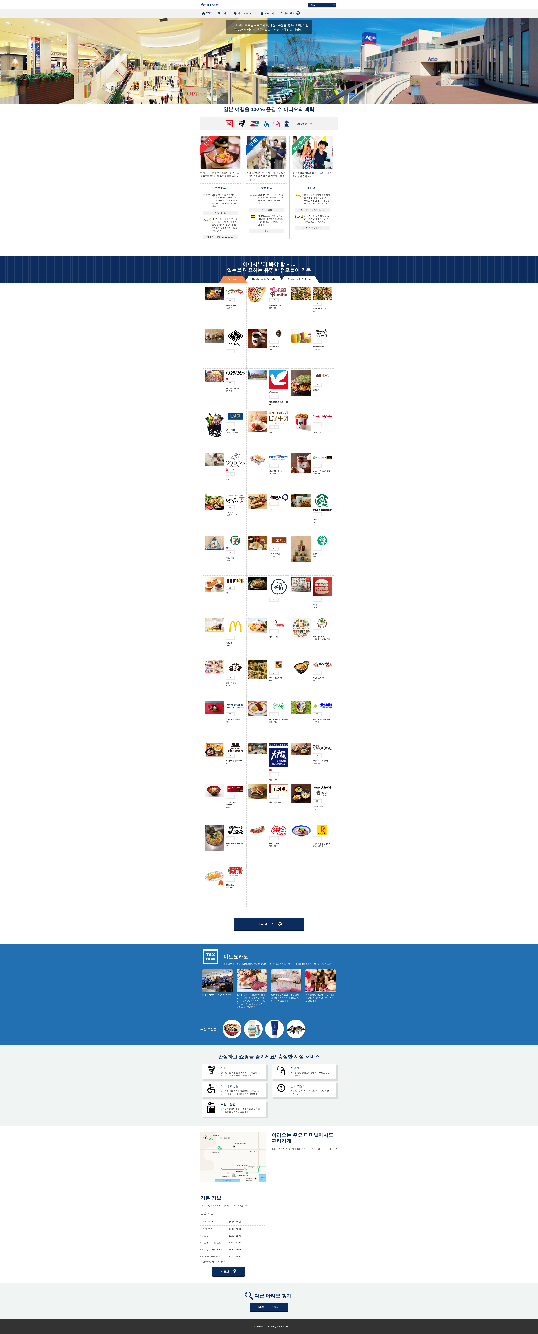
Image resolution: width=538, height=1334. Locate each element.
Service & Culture (299, 279)
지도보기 (226, 1271)
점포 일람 (269, 13)
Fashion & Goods (263, 279)
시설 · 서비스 (244, 13)
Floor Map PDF (266, 924)
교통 (224, 13)
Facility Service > (304, 124)
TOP (208, 13)
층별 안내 (289, 13)
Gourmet (233, 279)
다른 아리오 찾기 (269, 1307)
